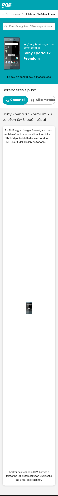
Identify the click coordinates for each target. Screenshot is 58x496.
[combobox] (31, 26)
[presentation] (29, 100)
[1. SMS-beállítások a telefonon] (29, 307)
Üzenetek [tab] (17, 100)
